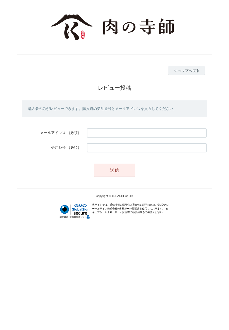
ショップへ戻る (186, 71)
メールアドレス (53, 133)
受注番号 (58, 147)
